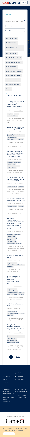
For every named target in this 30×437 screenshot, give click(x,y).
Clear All (8, 89)
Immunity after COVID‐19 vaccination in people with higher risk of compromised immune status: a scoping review (15, 104)
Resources (6, 376)
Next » (18, 357)
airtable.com (12, 269)
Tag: (11, 38)
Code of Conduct (22, 395)
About (4, 379)
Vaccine (16, 114)
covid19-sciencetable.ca (16, 170)
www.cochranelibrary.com (16, 118)
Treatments (20, 139)
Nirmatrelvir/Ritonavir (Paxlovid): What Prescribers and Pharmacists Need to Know (14, 280)
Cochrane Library (18, 111)
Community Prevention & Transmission (13, 135)
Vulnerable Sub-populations (14, 243)
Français (18, 146)
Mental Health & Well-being (14, 162)
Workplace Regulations (13, 342)
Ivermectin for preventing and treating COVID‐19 (15, 128)
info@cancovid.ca (8, 393)
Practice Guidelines (12, 294)
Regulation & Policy (12, 238)
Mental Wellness (11, 164)
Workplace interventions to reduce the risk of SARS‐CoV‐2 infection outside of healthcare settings (16, 327)
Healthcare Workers (12, 290)
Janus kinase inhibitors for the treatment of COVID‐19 (16, 199)
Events (4, 373)
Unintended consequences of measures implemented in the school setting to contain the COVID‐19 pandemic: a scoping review (16, 223)
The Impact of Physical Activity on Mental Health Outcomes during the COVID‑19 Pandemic (15, 154)
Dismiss (19, 434)
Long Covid (10, 114)
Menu (24, 3)
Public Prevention (11, 139)
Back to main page (14, 95)
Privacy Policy (23, 397)
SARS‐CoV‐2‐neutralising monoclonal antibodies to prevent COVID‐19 (15, 179)
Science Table (18, 159)
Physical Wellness (11, 167)
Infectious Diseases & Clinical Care (15, 264)
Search (24, 21)
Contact (5, 383)
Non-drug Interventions (13, 166)
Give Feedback (9, 434)
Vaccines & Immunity (12, 115)
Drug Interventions (12, 137)
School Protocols (11, 239)
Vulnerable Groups (11, 241)
